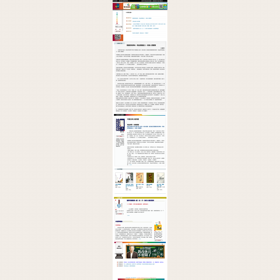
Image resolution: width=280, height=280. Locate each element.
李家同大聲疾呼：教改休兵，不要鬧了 (140, 33)
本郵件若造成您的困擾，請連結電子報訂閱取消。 (152, 0)
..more (130, 164)
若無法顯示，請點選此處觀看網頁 (120, 0)
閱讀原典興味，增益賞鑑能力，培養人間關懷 (141, 18)
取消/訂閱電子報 (133, 277)
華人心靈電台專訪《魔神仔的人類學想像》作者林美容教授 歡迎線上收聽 (139, 264)
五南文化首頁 (128, 277)
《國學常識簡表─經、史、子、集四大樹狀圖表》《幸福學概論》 (145, 28)
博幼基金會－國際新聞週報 (129, 266)
